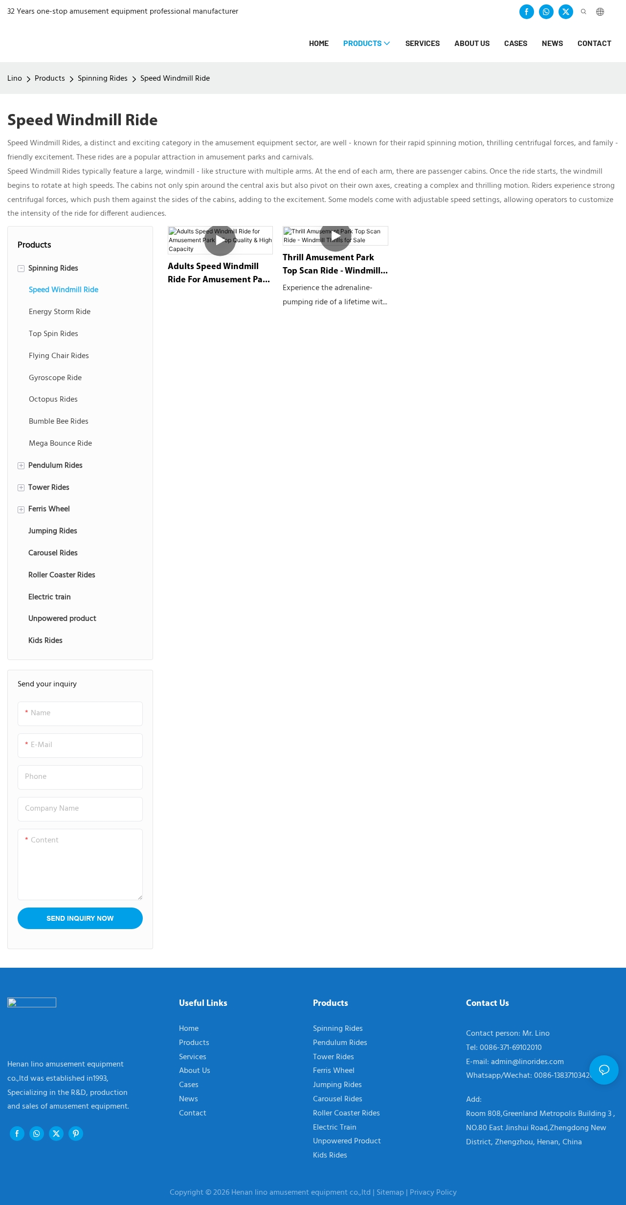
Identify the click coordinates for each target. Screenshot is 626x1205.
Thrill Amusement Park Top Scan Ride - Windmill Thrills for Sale (331, 266)
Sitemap (390, 1192)
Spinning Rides (103, 78)
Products (50, 78)
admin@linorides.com (527, 1062)
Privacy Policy (433, 1192)
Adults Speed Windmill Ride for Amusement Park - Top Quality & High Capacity (219, 275)
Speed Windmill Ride (175, 78)
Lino (14, 78)
